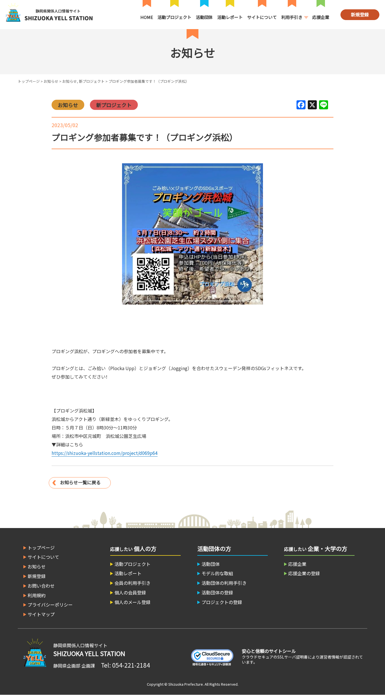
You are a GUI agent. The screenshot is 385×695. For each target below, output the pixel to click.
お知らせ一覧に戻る (80, 482)
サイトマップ (41, 614)
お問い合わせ (41, 585)
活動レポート (230, 17)
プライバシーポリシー (50, 604)
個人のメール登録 (132, 602)
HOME (146, 17)
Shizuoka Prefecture (185, 684)
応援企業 (320, 17)
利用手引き (291, 17)
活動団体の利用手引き (224, 582)
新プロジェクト (92, 81)
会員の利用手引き (132, 582)
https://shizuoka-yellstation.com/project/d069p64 (105, 452)
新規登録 (360, 14)
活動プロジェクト (174, 17)
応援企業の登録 (304, 573)
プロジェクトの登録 (222, 602)
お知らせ (51, 81)
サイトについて (262, 17)
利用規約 (37, 595)
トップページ (29, 81)
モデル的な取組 (217, 573)
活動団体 (204, 17)
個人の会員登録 (130, 592)
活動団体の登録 (217, 592)
